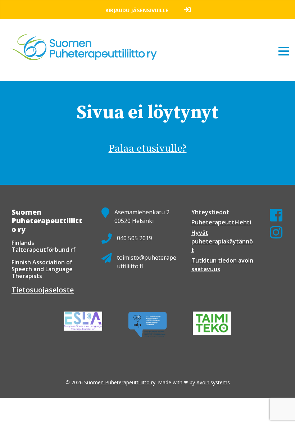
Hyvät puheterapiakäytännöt (222, 241)
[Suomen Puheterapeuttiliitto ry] (86, 40)
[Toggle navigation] (284, 50)
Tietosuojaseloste (43, 290)
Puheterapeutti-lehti (221, 222)
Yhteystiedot (210, 212)
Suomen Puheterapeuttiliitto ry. (120, 382)
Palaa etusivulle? (148, 148)
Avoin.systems (213, 382)
